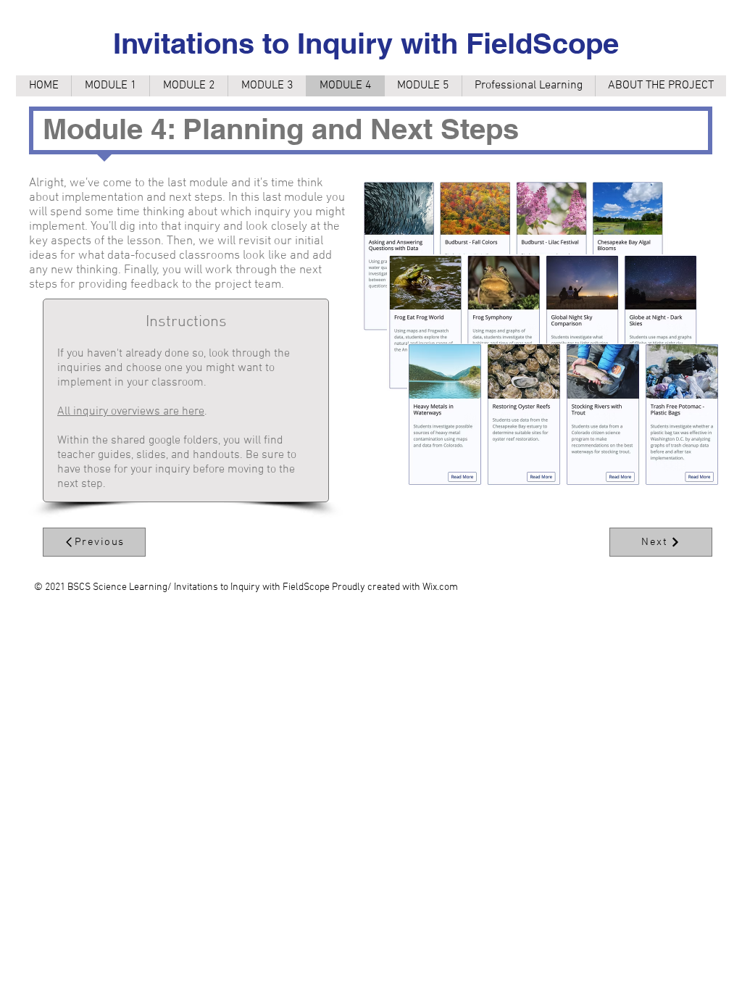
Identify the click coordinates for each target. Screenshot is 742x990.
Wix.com (440, 587)
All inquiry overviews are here (130, 411)
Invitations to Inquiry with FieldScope (366, 43)
